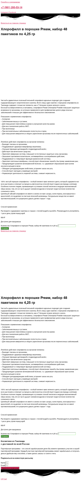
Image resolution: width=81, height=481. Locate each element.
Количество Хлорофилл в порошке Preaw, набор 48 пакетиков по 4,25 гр (29, 225)
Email (3, 465)
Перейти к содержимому (10, 2)
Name (3, 462)
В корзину (5, 228)
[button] (13, 23)
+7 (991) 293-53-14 (11, 7)
